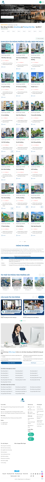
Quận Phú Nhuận (9, 64)
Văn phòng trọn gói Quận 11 (21, 391)
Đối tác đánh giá (40, 414)
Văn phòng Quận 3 (34, 371)
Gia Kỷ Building (19, 142)
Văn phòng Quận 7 (34, 373)
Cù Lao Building (5, 115)
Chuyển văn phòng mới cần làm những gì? (8, 317)
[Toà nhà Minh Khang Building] (37, 133)
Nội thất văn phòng (4, 456)
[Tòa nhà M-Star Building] (22, 217)
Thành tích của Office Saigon (39, 421)
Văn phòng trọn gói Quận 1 (6, 387)
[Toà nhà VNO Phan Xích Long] (7, 48)
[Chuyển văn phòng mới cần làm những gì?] (11, 307)
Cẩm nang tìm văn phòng (6, 445)
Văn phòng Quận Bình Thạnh (36, 377)
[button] (40, 275)
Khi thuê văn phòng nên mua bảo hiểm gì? (31, 317)
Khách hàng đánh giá (40, 412)
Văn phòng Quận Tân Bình (20, 379)
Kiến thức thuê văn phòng (6, 447)
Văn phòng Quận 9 (19, 375)
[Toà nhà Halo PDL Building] (22, 106)
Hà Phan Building (20, 198)
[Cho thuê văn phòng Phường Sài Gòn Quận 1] (5, 284)
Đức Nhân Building (5, 169)
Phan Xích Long (8, 174)
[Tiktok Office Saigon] (31, 476)
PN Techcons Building (21, 86)
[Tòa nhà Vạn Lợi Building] (22, 160)
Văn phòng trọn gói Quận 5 (20, 389)
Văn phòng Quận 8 (4, 375)
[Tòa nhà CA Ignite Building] (7, 77)
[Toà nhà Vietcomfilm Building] (37, 106)
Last (25, 241)
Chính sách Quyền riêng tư (31, 422)
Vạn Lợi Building (20, 169)
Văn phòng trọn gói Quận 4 (6, 389)
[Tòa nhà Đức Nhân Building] (7, 160)
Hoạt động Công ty (40, 424)
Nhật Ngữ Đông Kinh (36, 226)
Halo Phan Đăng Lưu (21, 115)
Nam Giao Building (5, 198)
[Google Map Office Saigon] (33, 476)
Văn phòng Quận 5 (19, 373)
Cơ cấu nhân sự (40, 409)
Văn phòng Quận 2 (19, 371)
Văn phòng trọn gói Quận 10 (6, 391)
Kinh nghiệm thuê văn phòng (6, 450)
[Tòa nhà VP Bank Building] (7, 217)
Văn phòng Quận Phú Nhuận (6, 379)
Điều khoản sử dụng (30, 426)
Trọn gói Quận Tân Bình (20, 393)
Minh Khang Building (36, 142)
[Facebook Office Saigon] (31, 474)
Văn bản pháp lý (4, 452)
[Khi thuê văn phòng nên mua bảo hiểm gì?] (33, 307)
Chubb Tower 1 (34, 86)
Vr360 (18, 476)
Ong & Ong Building (36, 198)
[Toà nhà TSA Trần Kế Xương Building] (37, 48)
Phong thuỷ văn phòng (5, 458)
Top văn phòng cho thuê (5, 454)
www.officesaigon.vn (27, 479)
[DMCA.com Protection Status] (16, 471)
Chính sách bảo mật (31, 419)
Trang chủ (4, 473)
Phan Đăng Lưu (36, 174)
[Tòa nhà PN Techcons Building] (22, 77)
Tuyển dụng (39, 426)
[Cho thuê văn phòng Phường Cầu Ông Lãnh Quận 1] (28, 284)
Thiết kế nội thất (14, 476)
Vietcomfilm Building (36, 115)
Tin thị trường (3, 462)
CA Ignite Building (5, 86)
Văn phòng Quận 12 (19, 377)
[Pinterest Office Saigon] (40, 474)
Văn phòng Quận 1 (4, 371)
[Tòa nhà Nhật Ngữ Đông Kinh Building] (37, 217)
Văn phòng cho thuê (10, 473)
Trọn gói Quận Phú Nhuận (6, 393)
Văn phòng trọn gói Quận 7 (35, 389)
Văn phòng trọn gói (18, 473)
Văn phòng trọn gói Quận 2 (20, 387)
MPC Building (34, 169)
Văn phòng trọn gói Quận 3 (35, 387)
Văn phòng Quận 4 (4, 373)
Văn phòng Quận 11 (5, 377)
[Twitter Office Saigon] (33, 474)
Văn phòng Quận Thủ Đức (6, 382)
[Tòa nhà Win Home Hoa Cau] (22, 48)
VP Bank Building (5, 226)
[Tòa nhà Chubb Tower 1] (37, 77)
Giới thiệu (39, 407)
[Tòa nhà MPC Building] (37, 160)
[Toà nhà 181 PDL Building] (7, 133)
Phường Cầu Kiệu (25, 65)
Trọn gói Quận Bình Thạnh (35, 391)
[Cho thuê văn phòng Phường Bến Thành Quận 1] (17, 284)
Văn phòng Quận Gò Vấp (35, 379)
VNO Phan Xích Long (6, 57)
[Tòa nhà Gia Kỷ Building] (22, 133)
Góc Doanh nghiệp (4, 460)
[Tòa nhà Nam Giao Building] (7, 188)
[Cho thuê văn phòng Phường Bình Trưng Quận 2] (39, 284)
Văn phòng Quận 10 (34, 375)
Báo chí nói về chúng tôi (39, 417)
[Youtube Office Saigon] (35, 474)
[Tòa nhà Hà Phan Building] (22, 188)
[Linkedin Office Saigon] (38, 474)
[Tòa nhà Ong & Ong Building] (37, 188)
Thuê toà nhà (25, 473)
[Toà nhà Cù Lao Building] (7, 106)
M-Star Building (19, 226)
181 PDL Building (5, 142)
